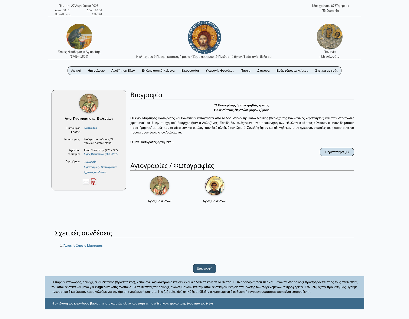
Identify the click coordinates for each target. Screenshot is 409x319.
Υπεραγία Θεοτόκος (220, 70)
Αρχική (76, 70)
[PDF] (93, 181)
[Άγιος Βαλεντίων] (159, 185)
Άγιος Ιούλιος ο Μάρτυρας (83, 245)
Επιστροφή (204, 268)
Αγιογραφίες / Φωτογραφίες (100, 167)
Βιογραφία (90, 162)
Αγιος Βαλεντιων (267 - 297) (101, 154)
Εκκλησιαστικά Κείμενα (158, 70)
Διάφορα (263, 70)
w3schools (161, 303)
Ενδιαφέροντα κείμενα (292, 70)
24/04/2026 (90, 128)
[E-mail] (86, 181)
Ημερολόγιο (96, 70)
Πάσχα (246, 70)
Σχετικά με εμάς (326, 70)
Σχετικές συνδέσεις (95, 172)
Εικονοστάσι (190, 70)
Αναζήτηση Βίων (123, 70)
